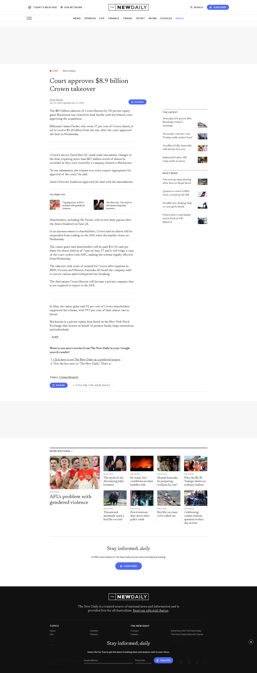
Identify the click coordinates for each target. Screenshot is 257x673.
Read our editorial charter (150, 610)
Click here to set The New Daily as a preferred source (86, 359)
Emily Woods (56, 99)
